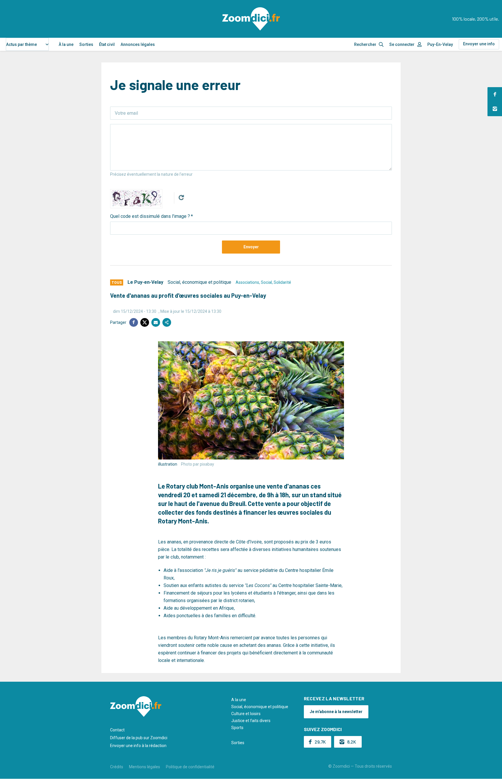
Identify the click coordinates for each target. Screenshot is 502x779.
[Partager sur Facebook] (133, 322)
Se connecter (402, 44)
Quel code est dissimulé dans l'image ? (150, 216)
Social (266, 282)
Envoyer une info (479, 44)
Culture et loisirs (246, 713)
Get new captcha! (181, 197)
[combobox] (27, 44)
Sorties (86, 44)
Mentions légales (144, 766)
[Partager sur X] (144, 322)
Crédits (116, 766)
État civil (107, 44)
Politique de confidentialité (190, 766)
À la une (66, 44)
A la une (238, 699)
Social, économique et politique (199, 282)
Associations (247, 282)
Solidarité (282, 282)
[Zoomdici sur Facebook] (494, 94)
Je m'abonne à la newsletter (336, 711)
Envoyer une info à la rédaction (138, 745)
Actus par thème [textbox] (21, 44)
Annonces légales (138, 44)
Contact (117, 730)
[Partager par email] (155, 322)
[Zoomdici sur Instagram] (494, 109)
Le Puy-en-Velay (145, 282)
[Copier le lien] (166, 322)
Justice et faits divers (250, 720)
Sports (237, 727)
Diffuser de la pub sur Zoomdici (138, 737)
